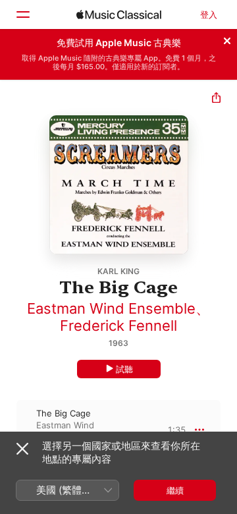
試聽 (124, 369)
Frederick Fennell (118, 325)
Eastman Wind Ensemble (111, 308)
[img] (118, 14)
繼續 (175, 490)
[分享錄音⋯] (216, 99)
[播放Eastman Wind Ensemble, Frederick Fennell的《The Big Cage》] (8, 429)
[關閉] (227, 39)
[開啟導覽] (22, 14)
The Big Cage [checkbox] (63, 413)
